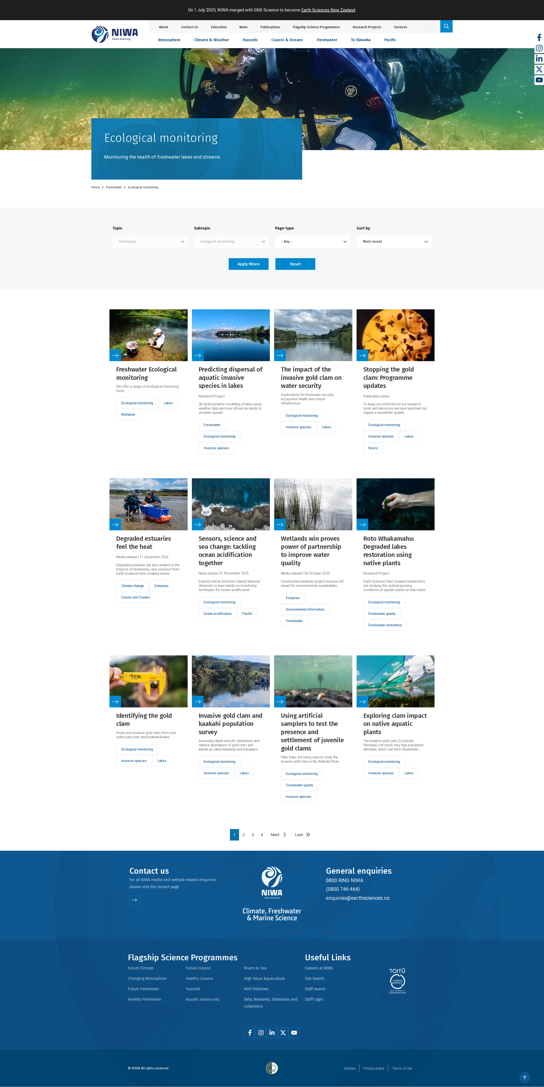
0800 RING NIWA (344, 880)
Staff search (315, 988)
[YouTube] (539, 80)
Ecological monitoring (137, 403)
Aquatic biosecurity (202, 999)
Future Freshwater (143, 988)
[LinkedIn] (539, 59)
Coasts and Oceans (135, 597)
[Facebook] (539, 37)
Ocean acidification (218, 614)
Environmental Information (305, 609)
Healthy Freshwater (145, 999)
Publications (270, 27)
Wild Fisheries (256, 988)
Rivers (373, 448)
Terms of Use (402, 1068)
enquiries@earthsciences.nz (358, 898)
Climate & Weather (211, 39)
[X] (539, 69)
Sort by (363, 228)
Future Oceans (198, 968)
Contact (350, 1068)
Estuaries (161, 586)
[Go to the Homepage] (114, 34)
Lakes (168, 403)
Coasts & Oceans (287, 39)
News (243, 27)
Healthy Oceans (199, 978)
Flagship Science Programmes (316, 27)
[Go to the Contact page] (134, 900)
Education (219, 27)
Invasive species (216, 448)
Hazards (250, 39)
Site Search (314, 978)
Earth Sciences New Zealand (328, 10)
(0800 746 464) (343, 889)
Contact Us (189, 27)
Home (95, 187)
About (163, 27)
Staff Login (314, 999)
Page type (284, 228)
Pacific (390, 39)
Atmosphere (169, 39)
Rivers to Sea (255, 968)
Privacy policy (374, 1068)
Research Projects (367, 27)
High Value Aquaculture (264, 978)
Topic (117, 228)
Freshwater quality (382, 614)
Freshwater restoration (385, 625)
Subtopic (202, 228)
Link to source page (148, 386)
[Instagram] (539, 48)
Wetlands (128, 415)
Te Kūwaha (361, 39)
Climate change (132, 586)
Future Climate (140, 968)
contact (163, 886)
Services (400, 27)
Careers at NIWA (319, 968)
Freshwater (327, 39)
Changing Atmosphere (147, 978)
